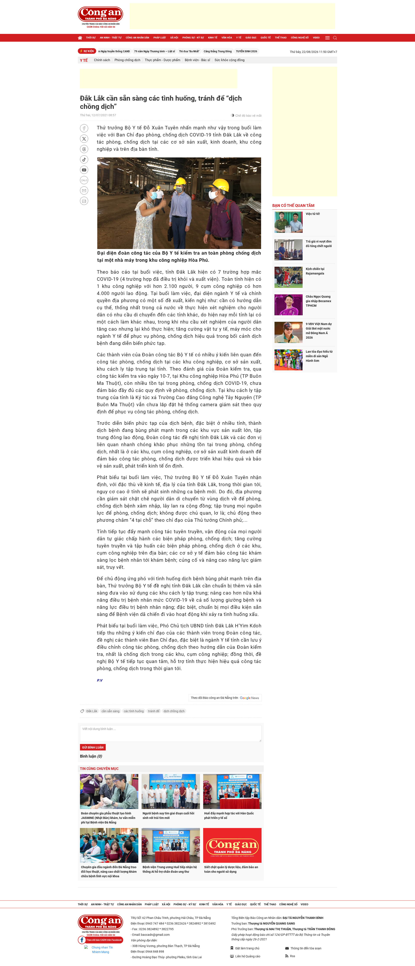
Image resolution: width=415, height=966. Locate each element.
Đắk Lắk (91, 711)
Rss (292, 956)
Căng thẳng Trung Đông (194, 51)
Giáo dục (251, 37)
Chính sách (102, 60)
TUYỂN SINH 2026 (223, 51)
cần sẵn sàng (111, 711)
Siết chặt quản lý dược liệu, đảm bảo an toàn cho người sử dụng (231, 869)
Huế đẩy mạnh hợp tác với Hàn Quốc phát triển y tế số (229, 816)
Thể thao (281, 37)
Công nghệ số (300, 37)
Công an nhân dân (137, 37)
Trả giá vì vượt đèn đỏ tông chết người (319, 244)
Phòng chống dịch (127, 60)
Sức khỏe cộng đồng (229, 60)
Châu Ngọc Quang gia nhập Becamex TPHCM (318, 301)
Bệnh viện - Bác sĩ (197, 60)
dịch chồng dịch (174, 711)
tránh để (153, 711)
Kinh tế (212, 37)
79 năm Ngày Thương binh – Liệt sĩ (131, 51)
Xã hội (174, 37)
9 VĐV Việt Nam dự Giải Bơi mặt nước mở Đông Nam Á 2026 (319, 330)
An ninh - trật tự (110, 37)
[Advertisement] (232, 16)
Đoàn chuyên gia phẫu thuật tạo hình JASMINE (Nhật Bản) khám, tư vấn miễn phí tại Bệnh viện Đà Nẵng (108, 818)
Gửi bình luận (93, 747)
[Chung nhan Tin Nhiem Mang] (100, 949)
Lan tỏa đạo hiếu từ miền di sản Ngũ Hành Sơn (319, 356)
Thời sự (91, 37)
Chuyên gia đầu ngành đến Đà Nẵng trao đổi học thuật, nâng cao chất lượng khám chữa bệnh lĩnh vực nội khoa (109, 871)
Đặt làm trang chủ (247, 948)
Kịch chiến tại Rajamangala (315, 271)
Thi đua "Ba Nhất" (166, 51)
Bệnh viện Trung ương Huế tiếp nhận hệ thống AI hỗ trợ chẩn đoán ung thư (170, 869)
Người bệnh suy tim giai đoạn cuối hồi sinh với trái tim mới (168, 816)
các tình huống (134, 711)
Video (316, 37)
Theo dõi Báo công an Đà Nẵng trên (215, 698)
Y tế (238, 37)
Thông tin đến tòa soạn (305, 948)
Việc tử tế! (313, 214)
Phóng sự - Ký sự (193, 37)
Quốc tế (266, 37)
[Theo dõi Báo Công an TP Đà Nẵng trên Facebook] (100, 940)
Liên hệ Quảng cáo (247, 956)
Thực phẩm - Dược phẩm (162, 60)
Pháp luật (159, 37)
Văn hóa (227, 37)
